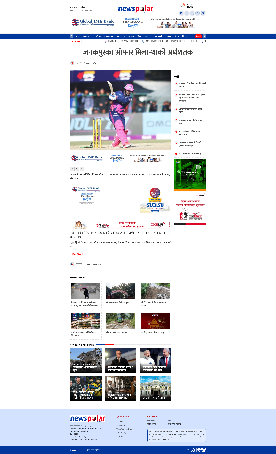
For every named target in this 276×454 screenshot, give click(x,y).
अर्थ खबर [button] (120, 36)
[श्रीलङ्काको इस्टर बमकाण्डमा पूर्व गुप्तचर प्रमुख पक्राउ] (120, 388)
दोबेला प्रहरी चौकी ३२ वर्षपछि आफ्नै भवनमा (93, 41)
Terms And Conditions (124, 429)
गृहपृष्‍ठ (77, 36)
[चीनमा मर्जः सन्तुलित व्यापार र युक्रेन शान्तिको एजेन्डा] (120, 360)
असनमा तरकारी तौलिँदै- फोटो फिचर (188, 41)
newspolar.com (81, 450)
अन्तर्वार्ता (131, 36)
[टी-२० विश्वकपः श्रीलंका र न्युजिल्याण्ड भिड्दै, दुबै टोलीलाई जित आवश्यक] (86, 388)
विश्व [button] (176, 36)
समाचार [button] (86, 36)
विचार (139, 36)
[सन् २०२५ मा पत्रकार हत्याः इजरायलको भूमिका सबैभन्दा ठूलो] (86, 360)
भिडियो (184, 36)
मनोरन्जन (148, 36)
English (198, 36)
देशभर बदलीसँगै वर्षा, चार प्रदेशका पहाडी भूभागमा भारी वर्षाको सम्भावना (142, 41)
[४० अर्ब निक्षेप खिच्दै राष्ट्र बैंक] (155, 388)
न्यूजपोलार (79, 63)
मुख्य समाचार (109, 36)
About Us (119, 422)
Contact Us (120, 436)
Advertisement (121, 425)
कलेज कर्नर (159, 36)
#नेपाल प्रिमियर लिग (78, 254)
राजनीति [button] (97, 36)
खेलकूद (168, 36)
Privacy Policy (121, 433)
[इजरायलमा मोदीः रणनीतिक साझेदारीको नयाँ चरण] (155, 360)
